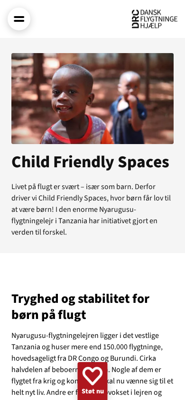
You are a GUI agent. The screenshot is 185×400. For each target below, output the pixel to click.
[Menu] (19, 19)
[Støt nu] (93, 381)
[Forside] (154, 19)
